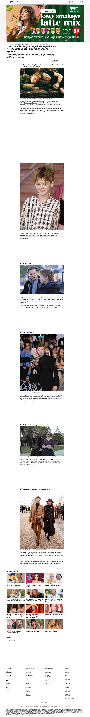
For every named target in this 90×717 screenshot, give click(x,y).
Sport (7, 678)
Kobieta (7, 684)
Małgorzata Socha (9, 672)
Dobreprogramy (28, 684)
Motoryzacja (8, 683)
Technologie (8, 680)
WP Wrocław (28, 691)
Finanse (7, 682)
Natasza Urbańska (68, 671)
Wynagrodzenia (28, 695)
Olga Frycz (66, 668)
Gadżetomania (28, 687)
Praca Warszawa (67, 679)
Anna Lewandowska (9, 667)
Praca (7, 687)
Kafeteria (27, 683)
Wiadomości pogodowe (49, 681)
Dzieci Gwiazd (38, 2)
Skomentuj (55, 60)
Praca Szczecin (67, 687)
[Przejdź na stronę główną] (8, 2)
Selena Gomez (28, 669)
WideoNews (52, 2)
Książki (27, 678)
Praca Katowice (67, 691)
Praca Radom (67, 686)
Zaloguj (78, 2)
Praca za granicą (67, 694)
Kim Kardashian (48, 672)
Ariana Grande (8, 669)
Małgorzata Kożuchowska (30, 668)
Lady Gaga (27, 673)
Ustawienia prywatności (63, 706)
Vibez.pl (46, 680)
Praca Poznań (67, 684)
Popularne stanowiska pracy (69, 698)
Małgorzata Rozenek (29, 671)
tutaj (29, 714)
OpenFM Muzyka (48, 679)
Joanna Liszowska (68, 669)
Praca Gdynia (67, 688)
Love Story (45, 2)
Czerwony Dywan (29, 2)
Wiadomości (8, 676)
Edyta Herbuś (67, 672)
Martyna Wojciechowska (69, 673)
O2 (45, 684)
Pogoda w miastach (48, 683)
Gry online (8, 690)
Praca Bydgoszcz (67, 690)
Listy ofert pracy (67, 695)
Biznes (7, 679)
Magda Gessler (28, 672)
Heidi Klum (47, 669)
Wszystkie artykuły (48, 676)
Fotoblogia (27, 688)
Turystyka (27, 682)
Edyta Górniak (28, 667)
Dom (26, 676)
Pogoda (7, 688)
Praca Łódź (66, 682)
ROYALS (59, 2)
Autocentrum (28, 690)
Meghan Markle (8, 671)
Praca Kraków (67, 680)
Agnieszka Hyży (9, 673)
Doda (46, 671)
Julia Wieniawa (8, 668)
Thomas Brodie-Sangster (30, 102)
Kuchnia (27, 679)
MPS (10, 60)
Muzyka (22, 2)
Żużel (27, 694)
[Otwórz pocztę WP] (70, 2)
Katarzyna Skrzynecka (49, 668)
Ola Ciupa (46, 667)
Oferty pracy (67, 678)
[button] (73, 2)
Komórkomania (28, 686)
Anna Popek (47, 673)
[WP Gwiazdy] (15, 2)
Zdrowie (7, 686)
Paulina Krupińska (68, 667)
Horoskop (27, 680)
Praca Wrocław (67, 683)
